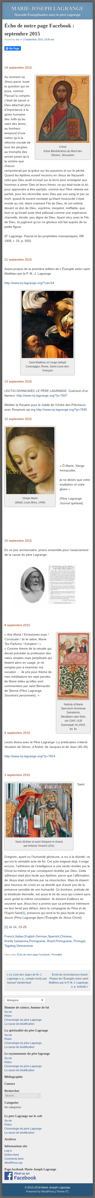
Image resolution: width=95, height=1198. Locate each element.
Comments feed (13, 1158)
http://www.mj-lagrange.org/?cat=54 (29, 283)
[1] (23, 913)
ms (17, 39)
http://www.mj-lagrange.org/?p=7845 (61, 409)
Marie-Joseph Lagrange (47, 8)
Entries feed (11, 1154)
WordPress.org (13, 1162)
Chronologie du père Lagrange (23, 1019)
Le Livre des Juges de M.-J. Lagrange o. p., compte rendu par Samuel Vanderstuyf (27, 978)
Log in (8, 1150)
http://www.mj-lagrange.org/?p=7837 (42, 395)
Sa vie (8, 1011)
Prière (8, 1015)
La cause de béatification (19, 1023)
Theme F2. (62, 1191)
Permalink (56, 954)
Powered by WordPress (40, 1191)
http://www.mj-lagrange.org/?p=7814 (29, 756)
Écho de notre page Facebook (33, 954)
